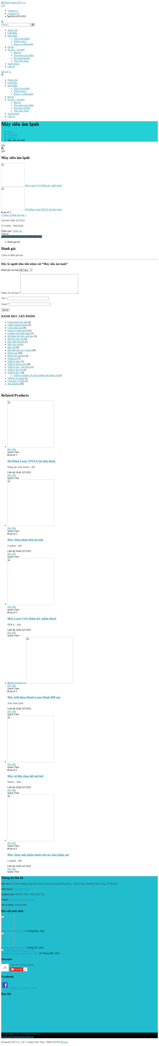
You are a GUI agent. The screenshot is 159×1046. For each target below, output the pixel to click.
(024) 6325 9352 (22, 889)
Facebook (6, 236)
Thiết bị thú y (20, 41)
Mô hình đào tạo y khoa (19, 350)
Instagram (22, 1036)
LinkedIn (22, 236)
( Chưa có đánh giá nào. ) (13, 215)
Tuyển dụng (13, 63)
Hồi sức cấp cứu (15, 339)
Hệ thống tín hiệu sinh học (20, 336)
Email (39, 236)
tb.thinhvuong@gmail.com (22, 899)
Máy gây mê (13, 344)
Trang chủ (12, 30)
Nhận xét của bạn (10, 293)
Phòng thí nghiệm (16, 355)
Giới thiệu (12, 33)
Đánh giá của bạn (9, 270)
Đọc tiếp (11, 449)
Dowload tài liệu (22, 58)
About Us (13, 10)
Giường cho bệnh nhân (18, 333)
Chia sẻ (5, 233)
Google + (31, 236)
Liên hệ (11, 66)
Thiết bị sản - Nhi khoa (18, 367)
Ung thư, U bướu (16, 381)
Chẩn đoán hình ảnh (17, 322)
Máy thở (11, 347)
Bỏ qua (64, 1042)
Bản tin (17, 52)
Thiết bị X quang (15, 378)
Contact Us (13, 13)
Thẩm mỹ (17, 231)
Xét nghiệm (13, 384)
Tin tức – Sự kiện (16, 49)
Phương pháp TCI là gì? (13, 947)
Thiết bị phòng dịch (17, 364)
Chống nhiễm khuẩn (17, 325)
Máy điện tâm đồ (15, 341)
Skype (30, 1036)
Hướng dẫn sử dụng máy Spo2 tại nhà (20, 953)
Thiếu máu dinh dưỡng (12, 931)
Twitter (14, 236)
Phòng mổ (12, 353)
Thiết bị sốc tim (15, 370)
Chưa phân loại (15, 327)
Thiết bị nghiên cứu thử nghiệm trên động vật (36, 375)
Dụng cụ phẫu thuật (23, 44)
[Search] (33, 24)
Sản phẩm (12, 35)
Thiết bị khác (13, 361)
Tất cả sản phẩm (22, 38)
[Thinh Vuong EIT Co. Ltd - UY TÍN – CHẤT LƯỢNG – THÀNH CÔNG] (14, 5)
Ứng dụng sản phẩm (24, 55)
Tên (4, 298)
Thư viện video (21, 61)
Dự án (10, 47)
